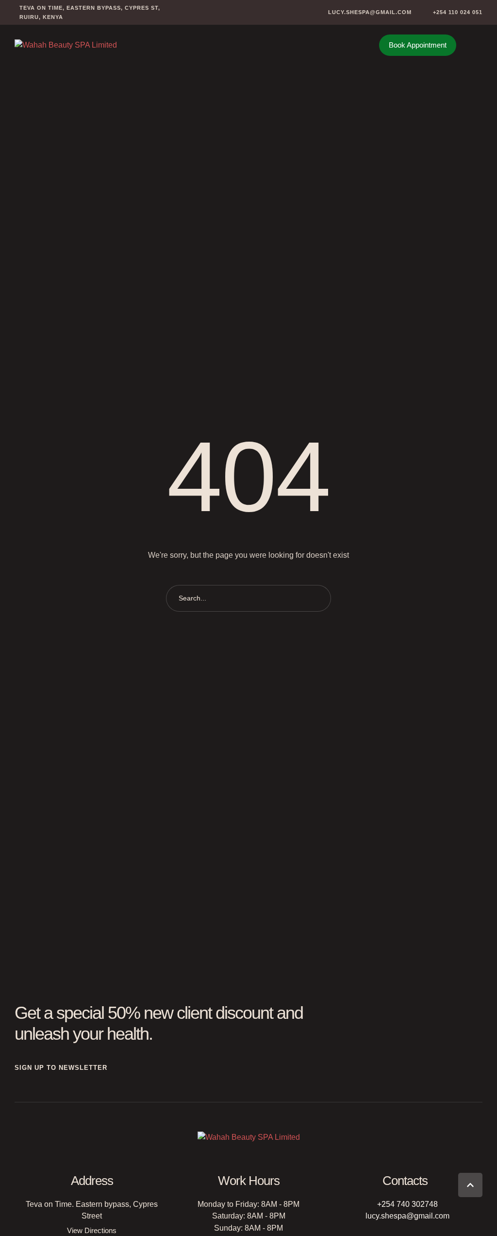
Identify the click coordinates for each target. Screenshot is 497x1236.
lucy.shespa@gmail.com (407, 1216)
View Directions (91, 1230)
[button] (364, 12)
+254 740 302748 (407, 1204)
